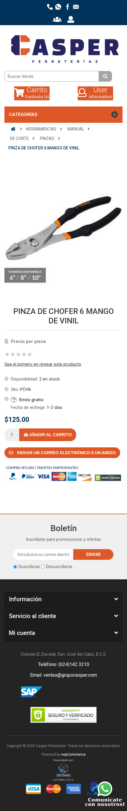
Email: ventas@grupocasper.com (63, 675)
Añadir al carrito (50, 434)
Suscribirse (29, 566)
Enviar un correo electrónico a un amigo (66, 452)
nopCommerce (73, 754)
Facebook (56, 692)
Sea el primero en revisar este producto (42, 364)
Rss (70, 692)
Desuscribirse (59, 566)
